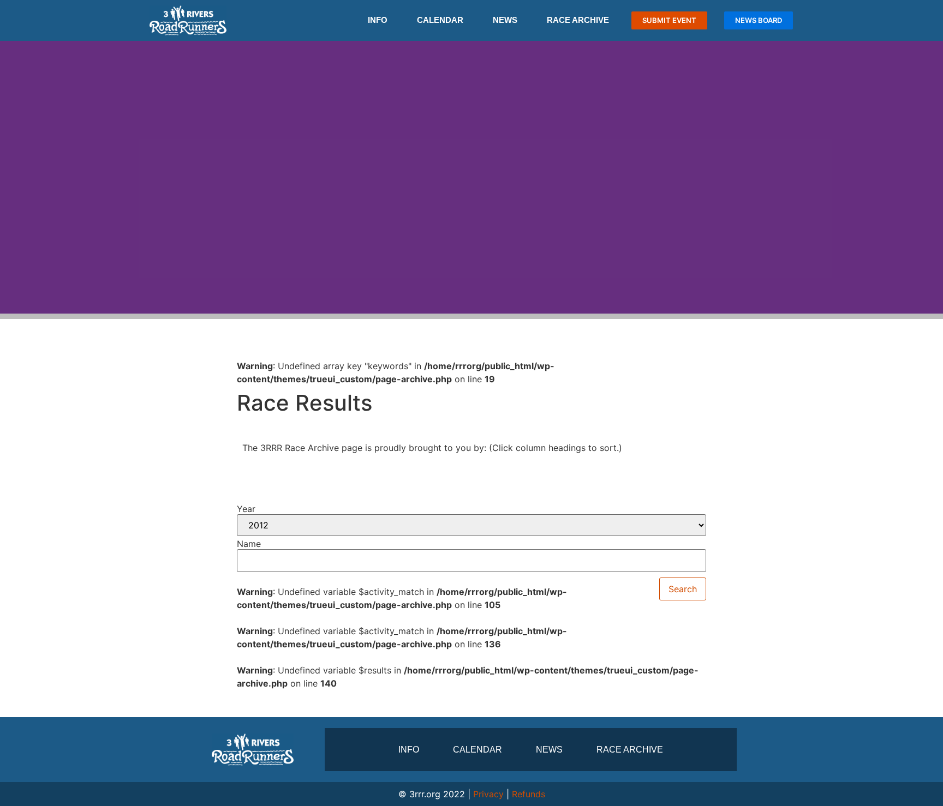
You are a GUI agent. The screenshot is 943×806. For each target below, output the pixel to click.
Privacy (488, 794)
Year (246, 508)
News (505, 20)
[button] (10, 177)
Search (683, 589)
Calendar (440, 20)
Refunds (528, 794)
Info (377, 20)
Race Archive (578, 20)
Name (249, 543)
